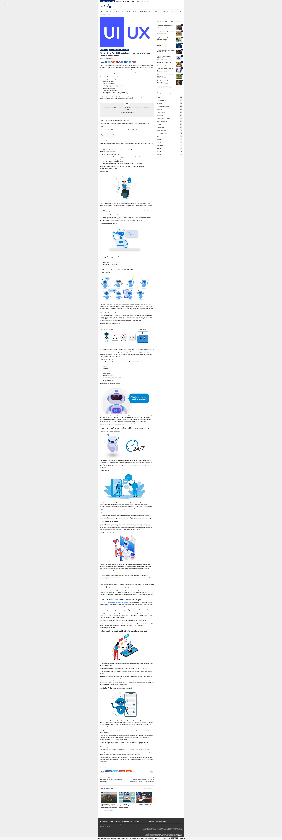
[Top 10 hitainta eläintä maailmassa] (179, 33)
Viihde (116, 11)
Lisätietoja (182, 838)
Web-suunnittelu (124, 49)
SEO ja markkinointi (162, 121)
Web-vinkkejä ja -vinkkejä (163, 118)
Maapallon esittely (161, 130)
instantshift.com (104, 767)
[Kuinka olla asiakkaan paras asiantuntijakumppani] (144, 797)
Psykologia (107, 11)
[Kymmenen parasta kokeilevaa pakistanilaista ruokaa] (179, 64)
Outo (158, 136)
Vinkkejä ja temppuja (142, 794)
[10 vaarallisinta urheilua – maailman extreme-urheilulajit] (179, 45)
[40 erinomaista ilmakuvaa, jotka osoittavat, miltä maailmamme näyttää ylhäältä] (109, 797)
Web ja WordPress (145, 11)
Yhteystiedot (119, 1)
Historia (159, 151)
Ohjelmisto (159, 148)
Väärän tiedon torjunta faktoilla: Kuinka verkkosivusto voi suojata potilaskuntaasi (142, 780)
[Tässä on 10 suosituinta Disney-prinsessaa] (179, 70)
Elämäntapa (165, 11)
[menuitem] (123, 1)
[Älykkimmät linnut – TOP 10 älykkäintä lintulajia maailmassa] (179, 39)
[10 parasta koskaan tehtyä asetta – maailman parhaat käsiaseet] (179, 52)
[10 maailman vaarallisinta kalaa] (179, 27)
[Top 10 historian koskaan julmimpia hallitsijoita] (179, 82)
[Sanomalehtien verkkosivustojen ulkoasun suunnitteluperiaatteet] (127, 797)
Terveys (159, 142)
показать (111, 135)
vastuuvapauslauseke (176, 835)
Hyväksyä (174, 838)
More (173, 11)
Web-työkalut (160, 127)
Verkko (159, 124)
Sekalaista (156, 11)
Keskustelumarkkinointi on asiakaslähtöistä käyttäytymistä (115, 602)
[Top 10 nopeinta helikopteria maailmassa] (179, 58)
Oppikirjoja (140, 792)
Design (102, 49)
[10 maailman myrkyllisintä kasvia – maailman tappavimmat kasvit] (179, 76)
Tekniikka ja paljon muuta (128, 11)
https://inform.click (156, 827)
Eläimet (159, 154)
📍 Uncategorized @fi (162, 133)
